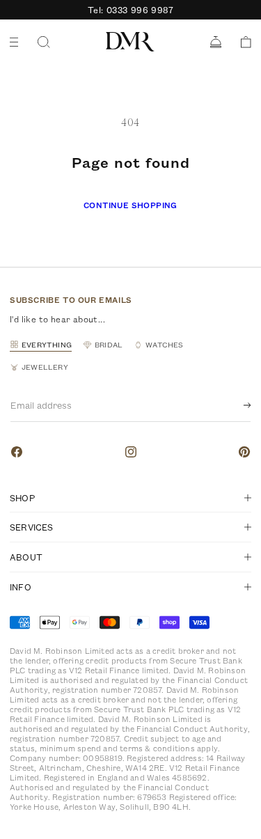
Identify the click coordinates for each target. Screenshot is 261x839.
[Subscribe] (236, 405)
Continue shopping (130, 205)
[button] (241, 42)
